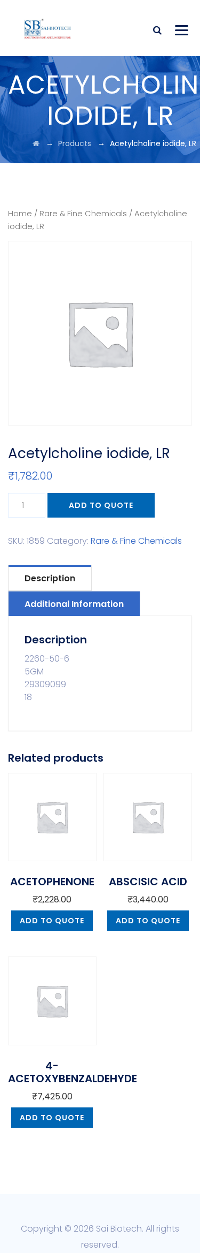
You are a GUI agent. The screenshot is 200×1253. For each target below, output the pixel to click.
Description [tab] (50, 578)
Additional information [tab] (74, 604)
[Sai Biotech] (48, 28)
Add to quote (101, 505)
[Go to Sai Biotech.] (36, 143)
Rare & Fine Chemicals (83, 213)
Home (20, 213)
